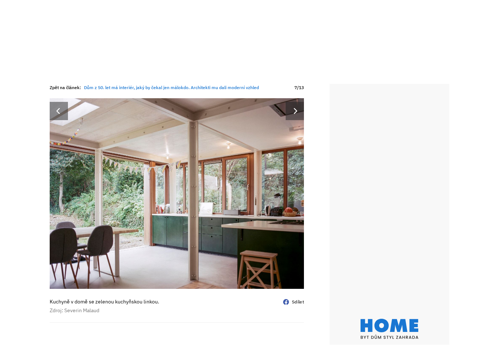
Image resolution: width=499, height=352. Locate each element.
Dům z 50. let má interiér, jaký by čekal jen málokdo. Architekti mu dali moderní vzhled (171, 87)
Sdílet (298, 302)
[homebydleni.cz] (389, 329)
